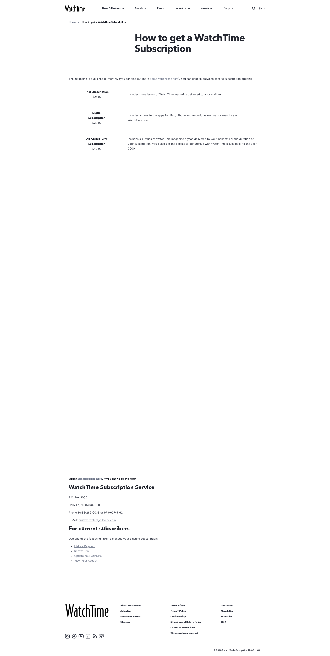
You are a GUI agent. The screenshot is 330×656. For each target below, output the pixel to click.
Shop (227, 8)
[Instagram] (67, 636)
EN (261, 8)
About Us (181, 8)
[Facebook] (74, 636)
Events (160, 8)
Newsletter (206, 8)
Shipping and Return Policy (185, 622)
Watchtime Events (130, 616)
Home (72, 22)
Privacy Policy (178, 611)
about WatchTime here (164, 78)
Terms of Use (177, 605)
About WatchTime (130, 605)
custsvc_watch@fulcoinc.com (97, 520)
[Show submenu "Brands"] (145, 8)
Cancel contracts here (182, 627)
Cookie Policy (178, 616)
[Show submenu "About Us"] (189, 8)
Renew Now (81, 551)
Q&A (223, 622)
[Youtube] (81, 636)
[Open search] (254, 8)
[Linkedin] (88, 636)
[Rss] (95, 636)
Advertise (125, 611)
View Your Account (86, 560)
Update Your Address (87, 556)
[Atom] (101, 636)
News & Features (111, 8)
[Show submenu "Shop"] (232, 8)
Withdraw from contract (184, 633)
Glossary (125, 622)
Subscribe (226, 616)
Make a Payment (84, 546)
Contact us (227, 605)
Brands (139, 8)
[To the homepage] (87, 610)
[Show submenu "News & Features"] (123, 8)
